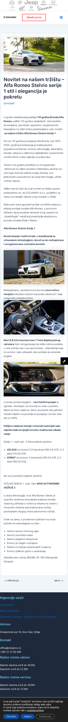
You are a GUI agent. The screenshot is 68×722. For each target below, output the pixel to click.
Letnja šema (7, 604)
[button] (34, 17)
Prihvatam (11, 716)
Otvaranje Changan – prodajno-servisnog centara (28, 616)
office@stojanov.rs (10, 647)
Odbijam (27, 716)
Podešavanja (45, 716)
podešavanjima (35, 710)
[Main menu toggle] (61, 17)
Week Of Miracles (9, 610)
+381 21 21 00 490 (10, 651)
